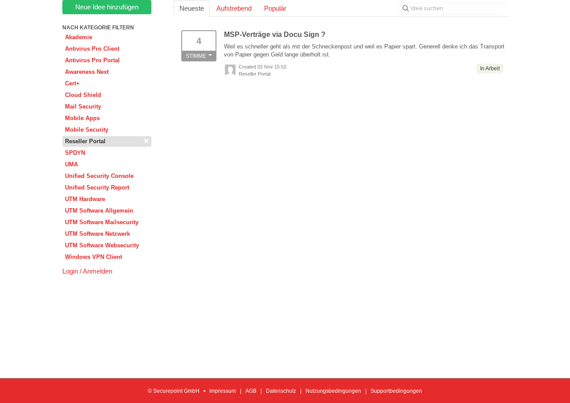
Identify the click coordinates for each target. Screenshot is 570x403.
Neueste (191, 8)
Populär (275, 8)
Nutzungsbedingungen (333, 391)
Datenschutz (281, 391)
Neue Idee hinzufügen (106, 7)
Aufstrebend (234, 8)
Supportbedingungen (396, 391)
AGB (250, 391)
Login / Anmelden (87, 271)
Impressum (222, 391)
